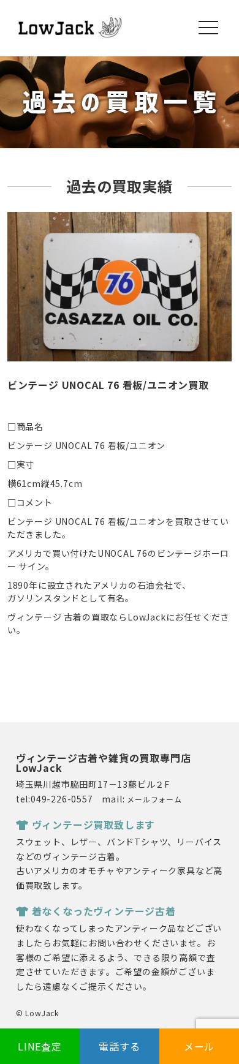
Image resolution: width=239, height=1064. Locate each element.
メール (199, 1046)
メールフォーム (154, 799)
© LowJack (37, 1013)
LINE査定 (40, 1046)
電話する (119, 1046)
